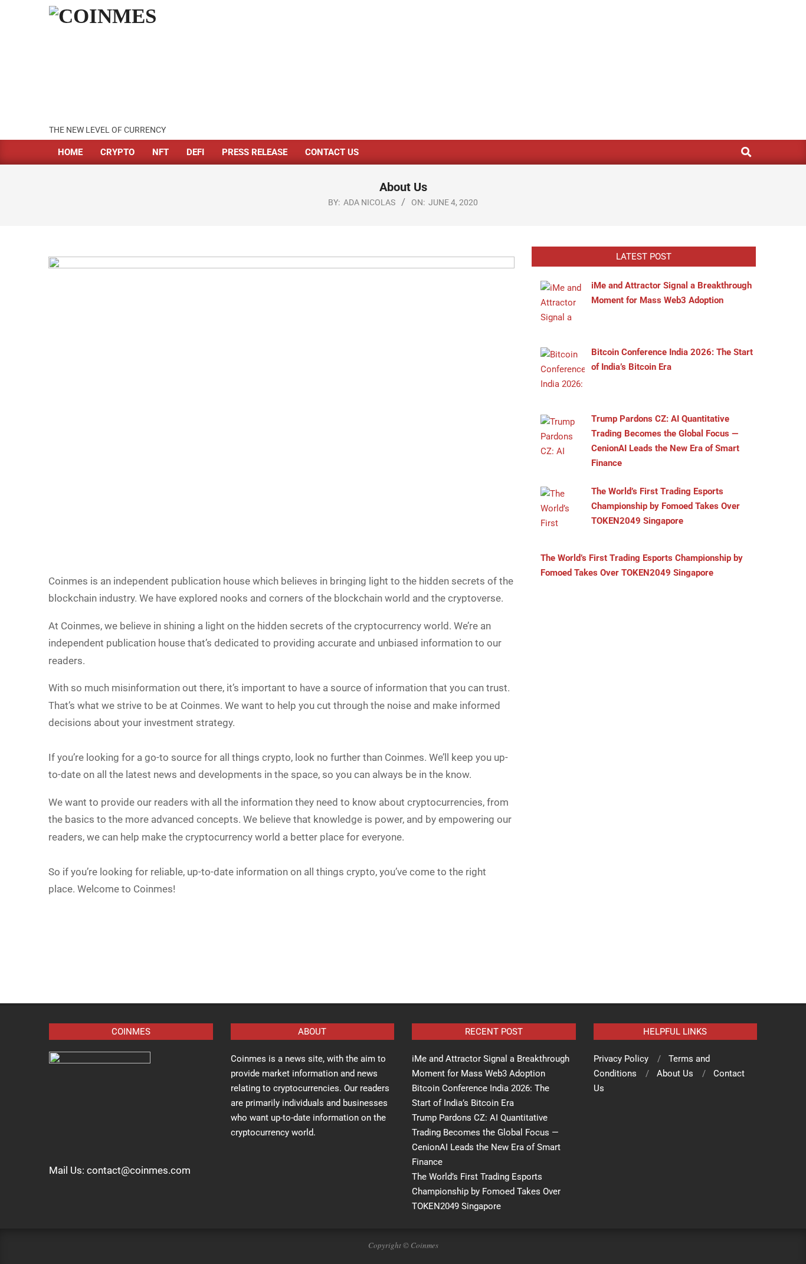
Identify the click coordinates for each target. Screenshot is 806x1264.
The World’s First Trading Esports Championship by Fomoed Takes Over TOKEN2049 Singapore (486, 1191)
